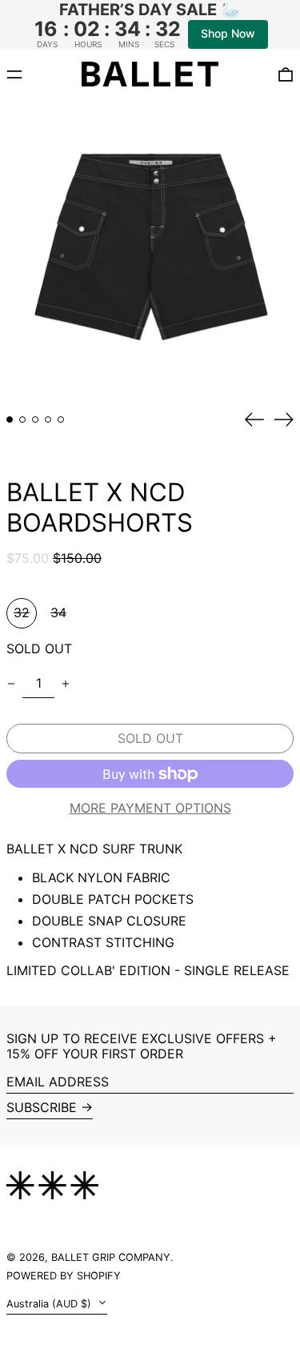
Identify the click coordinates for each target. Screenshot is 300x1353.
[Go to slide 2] (22, 419)
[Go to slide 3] (35, 419)
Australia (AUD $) (50, 1304)
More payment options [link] (150, 808)
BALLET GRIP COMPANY (110, 1257)
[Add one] (65, 683)
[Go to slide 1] (9, 419)
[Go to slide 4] (48, 419)
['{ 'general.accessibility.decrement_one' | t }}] (11, 683)
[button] (150, 250)
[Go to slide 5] (61, 419)
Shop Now (228, 33)
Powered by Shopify (63, 1276)
